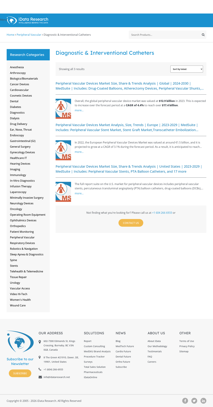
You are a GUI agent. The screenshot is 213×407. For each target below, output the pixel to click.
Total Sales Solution (95, 366)
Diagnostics (17, 112)
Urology (15, 283)
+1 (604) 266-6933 (53, 369)
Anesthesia (17, 67)
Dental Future (123, 356)
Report (87, 341)
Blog (118, 341)
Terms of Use (186, 341)
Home (10, 35)
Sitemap (184, 351)
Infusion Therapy (20, 186)
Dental (14, 101)
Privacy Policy (187, 346)
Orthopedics (18, 226)
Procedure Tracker (94, 356)
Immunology (18, 175)
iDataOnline (90, 377)
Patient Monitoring (22, 232)
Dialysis (14, 118)
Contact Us (131, 223)
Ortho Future (123, 361)
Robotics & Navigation (24, 249)
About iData (154, 341)
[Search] (203, 35)
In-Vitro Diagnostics (22, 180)
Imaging (15, 169)
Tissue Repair (18, 277)
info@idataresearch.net (57, 377)
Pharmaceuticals (93, 372)
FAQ (150, 356)
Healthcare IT (18, 158)
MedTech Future (125, 346)
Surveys (88, 361)
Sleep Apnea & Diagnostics (26, 254)
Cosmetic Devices (21, 95)
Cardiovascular (19, 90)
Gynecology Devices (22, 152)
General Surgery (20, 146)
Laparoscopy (18, 192)
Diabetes (15, 107)
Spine (13, 260)
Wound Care (18, 305)
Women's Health (20, 300)
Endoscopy (17, 135)
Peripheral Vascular (29, 35)
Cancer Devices (19, 84)
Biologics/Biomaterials (24, 78)
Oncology (16, 209)
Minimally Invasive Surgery (26, 197)
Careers (152, 361)
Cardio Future (123, 351)
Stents (14, 266)
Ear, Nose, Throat (21, 129)
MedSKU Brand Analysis (97, 351)
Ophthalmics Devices (23, 220)
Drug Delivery (18, 124)
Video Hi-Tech (18, 294)
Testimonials (155, 351)
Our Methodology (157, 346)
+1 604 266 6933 (162, 213)
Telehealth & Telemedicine (26, 271)
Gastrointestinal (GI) (22, 141)
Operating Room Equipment (27, 215)
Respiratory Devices (22, 243)
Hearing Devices (20, 163)
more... (79, 110)
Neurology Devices (21, 203)
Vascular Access (20, 288)
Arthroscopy (18, 73)
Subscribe (20, 373)
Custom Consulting (94, 346)
